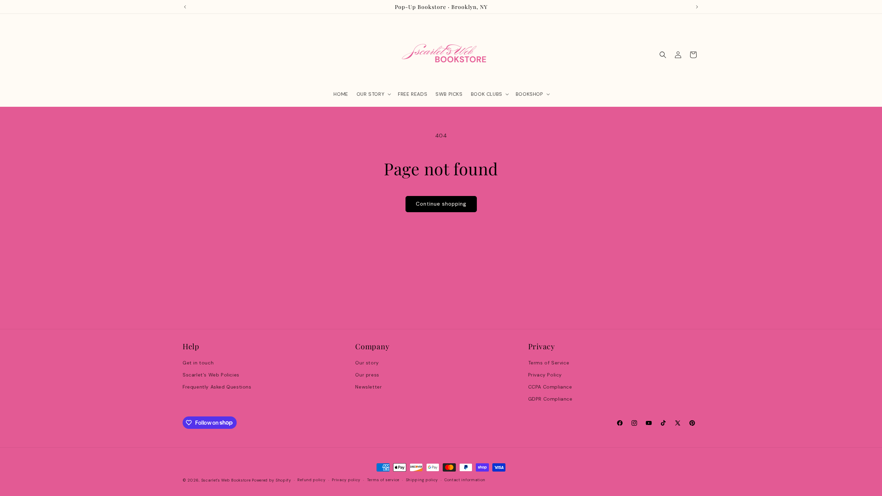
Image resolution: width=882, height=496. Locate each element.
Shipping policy (422, 479)
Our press (367, 375)
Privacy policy (346, 479)
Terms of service (383, 479)
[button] (373, 94)
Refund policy (311, 479)
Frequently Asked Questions (217, 387)
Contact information (464, 479)
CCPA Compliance (550, 387)
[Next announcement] (697, 6)
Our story (367, 363)
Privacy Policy (545, 375)
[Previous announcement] (185, 6)
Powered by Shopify (271, 480)
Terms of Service (549, 363)
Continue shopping (441, 203)
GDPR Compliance (550, 399)
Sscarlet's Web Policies (211, 375)
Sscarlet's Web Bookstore (226, 480)
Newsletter (368, 387)
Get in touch (198, 363)
